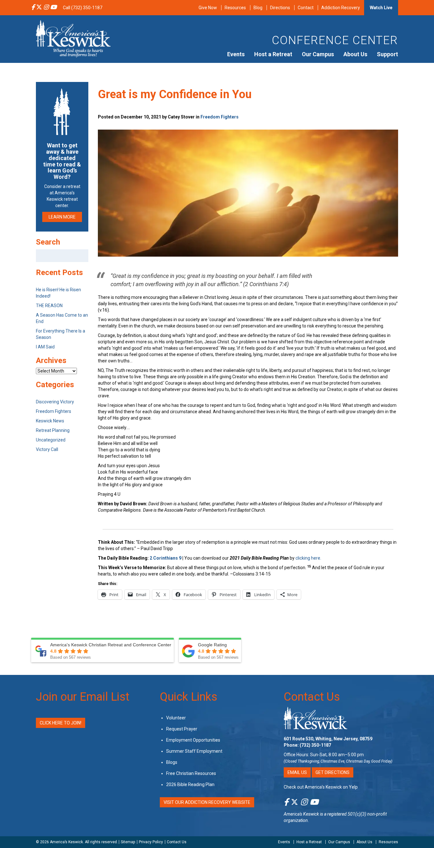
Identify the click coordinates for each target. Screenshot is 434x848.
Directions (280, 7)
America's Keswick (301, 814)
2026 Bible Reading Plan (190, 784)
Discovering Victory (55, 401)
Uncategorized (50, 439)
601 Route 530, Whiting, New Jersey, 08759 (328, 738)
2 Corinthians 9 (166, 558)
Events (236, 54)
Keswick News (50, 420)
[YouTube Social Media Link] (53, 7)
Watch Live (381, 7)
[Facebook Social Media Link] (33, 7)
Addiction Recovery (340, 7)
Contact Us (312, 696)
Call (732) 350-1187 (82, 7)
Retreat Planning (53, 430)
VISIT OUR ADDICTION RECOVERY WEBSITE (207, 802)
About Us (355, 54)
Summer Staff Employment (194, 751)
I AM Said (45, 346)
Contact (306, 7)
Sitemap (128, 842)
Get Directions (332, 772)
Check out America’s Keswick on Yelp (321, 787)
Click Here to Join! (60, 722)
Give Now (208, 7)
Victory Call (47, 449)
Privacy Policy (151, 842)
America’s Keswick (66, 842)
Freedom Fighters (219, 116)
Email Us (297, 772)
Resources (235, 7)
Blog (258, 7)
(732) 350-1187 (315, 745)
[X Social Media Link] (39, 7)
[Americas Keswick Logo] (73, 38)
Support (387, 54)
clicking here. (308, 558)
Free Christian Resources (191, 773)
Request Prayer (181, 728)
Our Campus (318, 54)
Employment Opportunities (193, 740)
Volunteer (176, 717)
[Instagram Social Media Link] (46, 7)
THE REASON (49, 305)
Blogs (171, 762)
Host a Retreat (273, 54)
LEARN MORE (62, 216)
